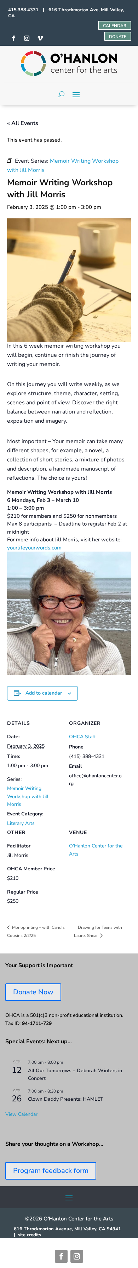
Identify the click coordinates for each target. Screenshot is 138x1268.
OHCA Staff (82, 736)
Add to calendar (43, 693)
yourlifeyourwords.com (34, 547)
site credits (29, 1235)
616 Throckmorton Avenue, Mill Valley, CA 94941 (67, 1229)
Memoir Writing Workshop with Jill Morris (27, 796)
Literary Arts (21, 823)
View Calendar (21, 1114)
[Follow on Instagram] (76, 1256)
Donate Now (33, 992)
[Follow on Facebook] (61, 1256)
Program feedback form (50, 1170)
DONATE (117, 36)
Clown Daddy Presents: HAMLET (65, 1099)
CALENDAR (114, 26)
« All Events (22, 123)
